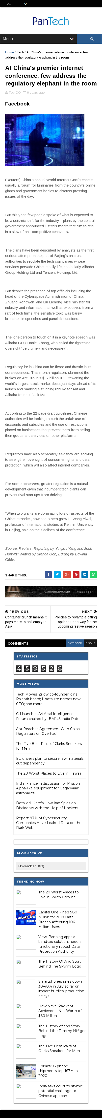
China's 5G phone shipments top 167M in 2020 (58, 1071)
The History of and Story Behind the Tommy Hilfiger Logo (62, 1031)
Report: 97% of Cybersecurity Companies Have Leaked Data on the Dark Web (48, 823)
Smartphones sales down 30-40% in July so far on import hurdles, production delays (61, 988)
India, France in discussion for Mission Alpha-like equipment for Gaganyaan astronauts (48, 788)
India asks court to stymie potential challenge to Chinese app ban (60, 1091)
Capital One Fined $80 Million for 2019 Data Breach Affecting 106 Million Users (57, 919)
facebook (75, 643)
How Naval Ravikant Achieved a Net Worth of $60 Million (59, 1011)
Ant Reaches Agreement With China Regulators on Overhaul (48, 731)
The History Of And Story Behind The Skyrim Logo (59, 964)
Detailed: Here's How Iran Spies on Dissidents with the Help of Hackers (47, 805)
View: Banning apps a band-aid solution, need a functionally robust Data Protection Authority (59, 944)
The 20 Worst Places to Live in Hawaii (48, 773)
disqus (90, 643)
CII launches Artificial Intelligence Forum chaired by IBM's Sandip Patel (48, 716)
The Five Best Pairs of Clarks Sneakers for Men (59, 1048)
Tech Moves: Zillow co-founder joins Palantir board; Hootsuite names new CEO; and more (48, 699)
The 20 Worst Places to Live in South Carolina (58, 894)
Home (9, 52)
